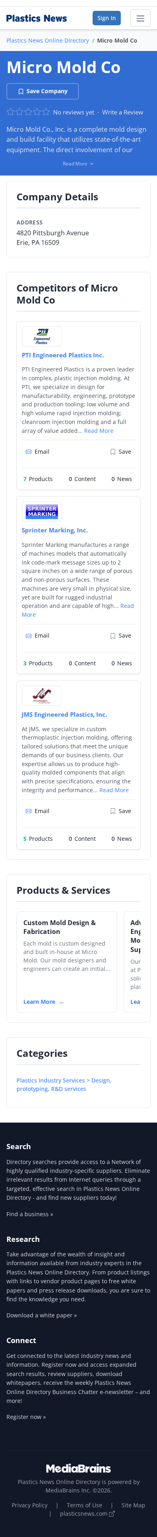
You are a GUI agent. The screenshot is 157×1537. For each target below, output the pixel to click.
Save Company (47, 91)
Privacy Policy (30, 1505)
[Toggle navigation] (140, 18)
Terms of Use (84, 1505)
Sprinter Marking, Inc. (55, 530)
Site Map (133, 1505)
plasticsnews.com (84, 1513)
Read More (99, 430)
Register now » (26, 1417)
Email (42, 451)
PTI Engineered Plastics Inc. (63, 355)
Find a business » (29, 1214)
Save (125, 451)
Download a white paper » (41, 1315)
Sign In (106, 18)
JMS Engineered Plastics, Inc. (64, 714)
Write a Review (122, 112)
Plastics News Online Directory (47, 40)
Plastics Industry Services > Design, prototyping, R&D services (64, 1084)
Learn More (39, 1001)
